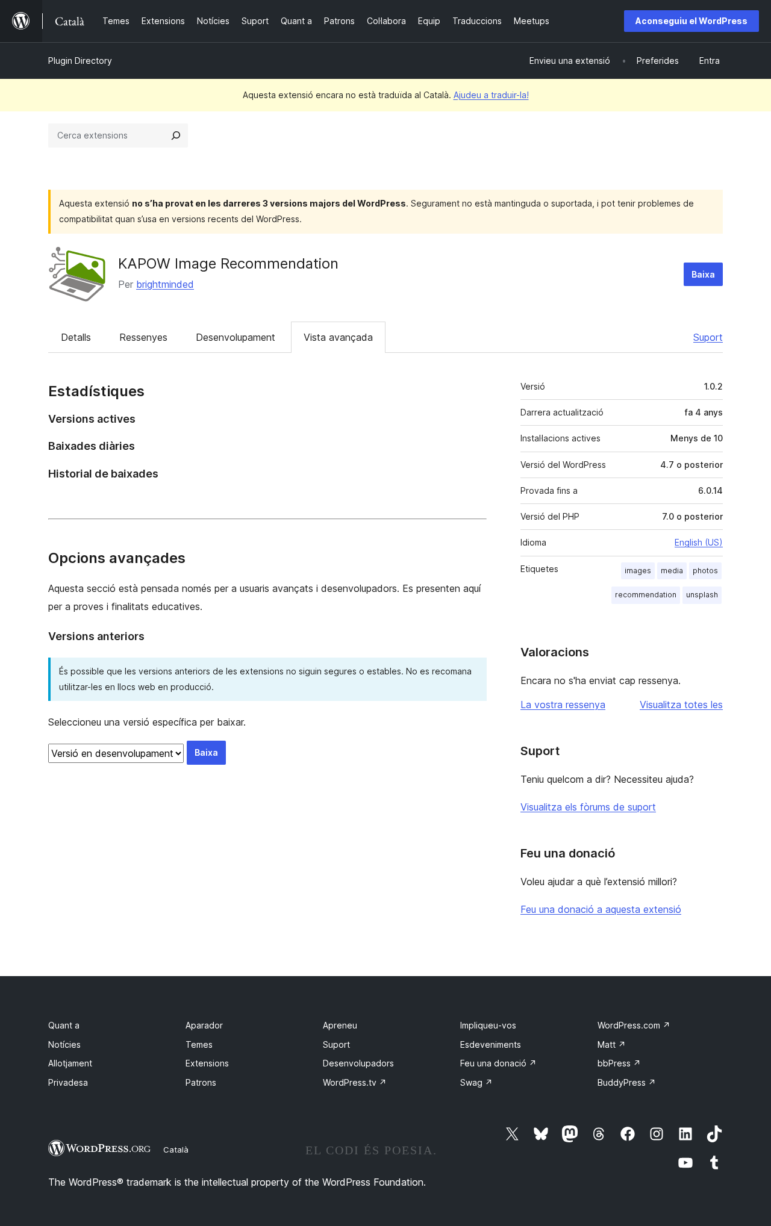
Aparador (204, 1025)
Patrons (201, 1082)
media (672, 570)
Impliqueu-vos (488, 1025)
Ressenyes (143, 337)
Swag (476, 1082)
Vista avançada (338, 337)
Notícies (64, 1044)
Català (176, 1149)
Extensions (207, 1063)
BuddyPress (627, 1082)
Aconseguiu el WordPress (691, 21)
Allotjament (70, 1063)
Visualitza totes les (681, 705)
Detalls (76, 337)
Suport (708, 337)
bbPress (619, 1063)
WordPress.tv (355, 1082)
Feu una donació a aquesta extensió (600, 909)
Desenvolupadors (358, 1063)
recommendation (645, 594)
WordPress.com (634, 1025)
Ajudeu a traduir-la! (491, 95)
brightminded (165, 284)
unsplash (702, 594)
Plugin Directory (80, 60)
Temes (199, 1044)
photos (705, 570)
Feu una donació (498, 1063)
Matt (612, 1044)
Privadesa (68, 1082)
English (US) (699, 542)
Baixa (703, 274)
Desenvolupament (235, 337)
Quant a (64, 1025)
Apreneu (340, 1025)
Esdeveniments (490, 1044)
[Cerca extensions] (176, 135)
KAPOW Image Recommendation (228, 263)
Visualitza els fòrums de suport (588, 807)
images (638, 570)
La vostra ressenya (562, 705)
